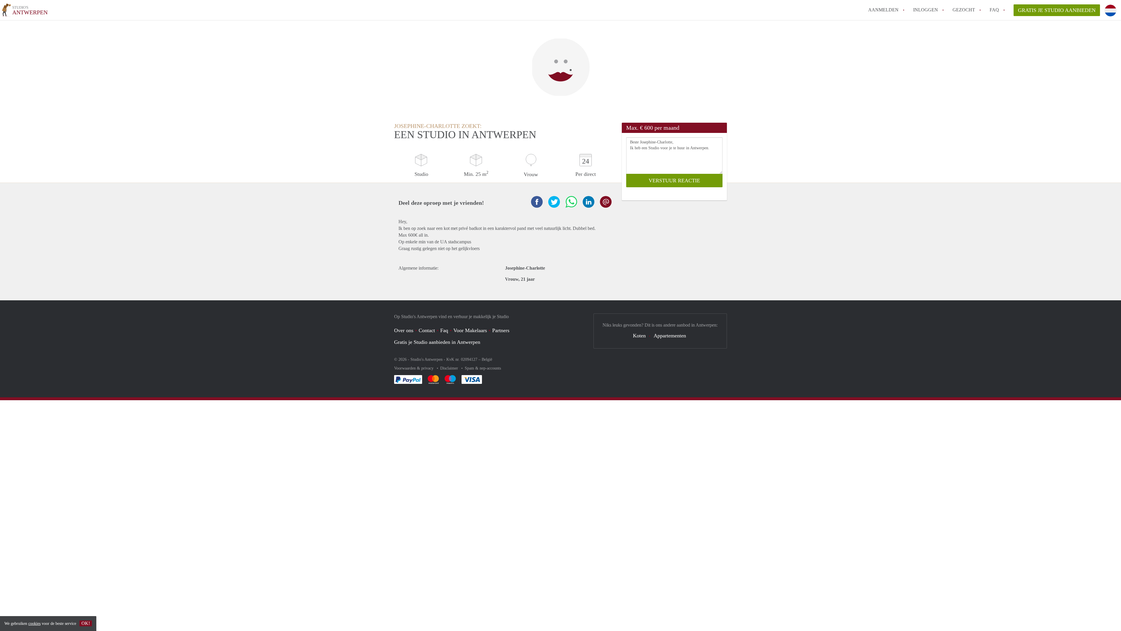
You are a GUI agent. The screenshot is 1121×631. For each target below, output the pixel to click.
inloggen (925, 9)
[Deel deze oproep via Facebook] (537, 202)
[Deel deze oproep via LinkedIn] (588, 202)
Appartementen (670, 336)
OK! (85, 623)
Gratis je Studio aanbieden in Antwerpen (437, 342)
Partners (500, 330)
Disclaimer (449, 368)
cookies (34, 623)
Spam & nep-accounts (483, 368)
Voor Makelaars (470, 330)
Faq (444, 330)
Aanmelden (883, 9)
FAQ (994, 9)
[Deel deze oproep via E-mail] (606, 202)
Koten (639, 336)
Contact (427, 330)
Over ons (403, 330)
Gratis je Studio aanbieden (1057, 10)
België (487, 359)
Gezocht (964, 9)
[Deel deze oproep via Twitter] (554, 202)
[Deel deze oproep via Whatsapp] (571, 202)
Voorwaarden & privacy (414, 368)
